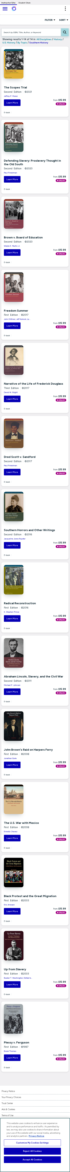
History (58, 39)
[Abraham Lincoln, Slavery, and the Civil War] (24, 653)
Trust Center (7, 1103)
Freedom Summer (16, 310)
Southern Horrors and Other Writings (29, 530)
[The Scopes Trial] (24, 64)
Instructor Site (8, 3)
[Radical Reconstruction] (24, 579)
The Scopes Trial (15, 87)
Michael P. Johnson (12, 685)
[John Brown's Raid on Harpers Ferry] (24, 726)
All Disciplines (43, 39)
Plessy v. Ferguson (16, 1042)
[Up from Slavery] (24, 945)
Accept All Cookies (32, 1159)
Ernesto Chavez (10, 831)
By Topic (22, 42)
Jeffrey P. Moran (11, 96)
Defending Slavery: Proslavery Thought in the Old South (32, 162)
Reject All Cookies (32, 1151)
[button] (65, 8)
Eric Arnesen (9, 905)
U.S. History (8, 42)
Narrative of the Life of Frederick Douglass (33, 383)
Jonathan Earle (10, 758)
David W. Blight (11, 392)
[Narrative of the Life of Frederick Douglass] (24, 360)
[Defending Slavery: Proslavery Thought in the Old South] (24, 137)
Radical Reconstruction (20, 603)
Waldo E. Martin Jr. (12, 246)
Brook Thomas (10, 1051)
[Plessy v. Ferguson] (24, 1019)
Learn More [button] (12, 102)
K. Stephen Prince (11, 612)
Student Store (24, 3)
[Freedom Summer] (24, 287)
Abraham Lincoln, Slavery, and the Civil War (33, 676)
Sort (62, 19)
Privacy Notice (8, 1091)
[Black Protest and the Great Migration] (24, 872)
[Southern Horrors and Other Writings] (24, 506)
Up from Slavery (15, 969)
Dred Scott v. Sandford (19, 457)
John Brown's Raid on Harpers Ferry (28, 749)
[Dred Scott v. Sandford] (24, 433)
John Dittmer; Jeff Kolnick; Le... (17, 319)
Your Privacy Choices (11, 1097)
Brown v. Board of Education (23, 237)
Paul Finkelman (10, 173)
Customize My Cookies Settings (32, 1143)
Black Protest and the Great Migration (30, 896)
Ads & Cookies (8, 1109)
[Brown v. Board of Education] (24, 214)
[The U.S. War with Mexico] (24, 799)
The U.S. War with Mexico (21, 823)
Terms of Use (7, 1115)
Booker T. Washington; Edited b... (18, 978)
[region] (35, 1145)
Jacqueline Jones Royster (14, 539)
